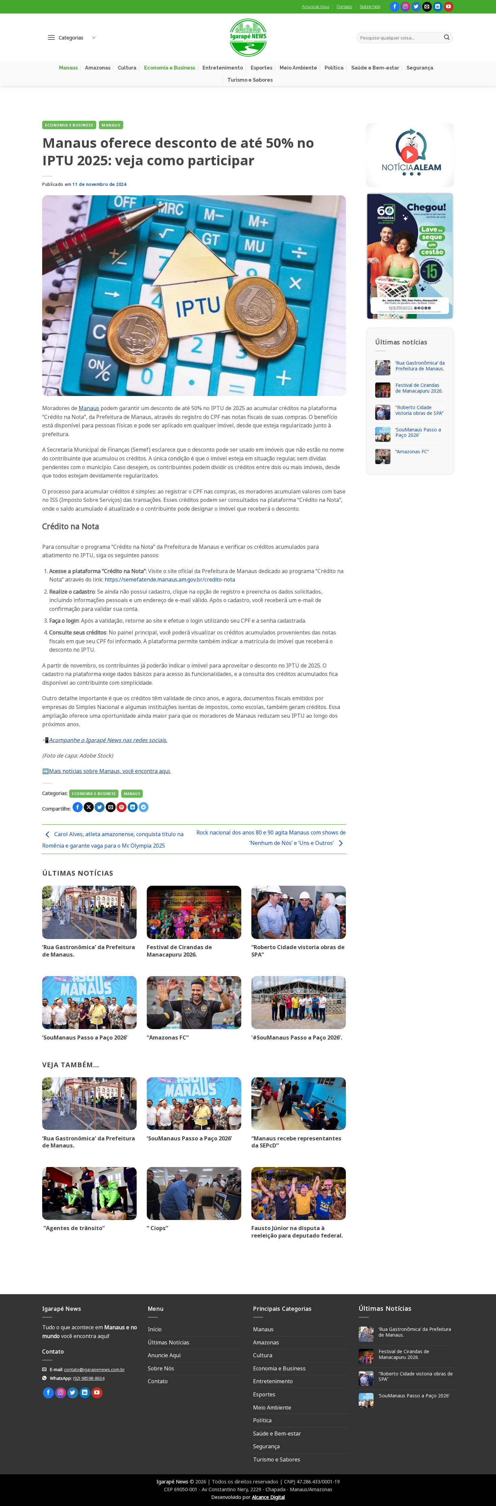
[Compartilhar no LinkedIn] (133, 807)
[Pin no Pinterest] (121, 807)
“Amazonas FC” (168, 1037)
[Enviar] (446, 38)
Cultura (127, 67)
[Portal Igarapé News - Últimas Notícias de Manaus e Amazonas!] (248, 37)
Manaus (68, 67)
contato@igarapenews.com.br (94, 1369)
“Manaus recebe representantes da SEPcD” (296, 1142)
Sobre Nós (370, 6)
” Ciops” (157, 1228)
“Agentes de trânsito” (73, 1228)
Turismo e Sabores (250, 80)
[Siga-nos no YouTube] (448, 7)
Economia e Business (169, 67)
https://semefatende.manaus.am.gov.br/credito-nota (170, 579)
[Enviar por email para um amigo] (111, 807)
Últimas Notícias (168, 1342)
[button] (71, 37)
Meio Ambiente (298, 67)
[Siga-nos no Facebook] (394, 7)
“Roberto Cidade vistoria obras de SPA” (298, 950)
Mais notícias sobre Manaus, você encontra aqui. (110, 771)
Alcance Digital (268, 1497)
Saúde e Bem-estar (375, 67)
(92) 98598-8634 (88, 1378)
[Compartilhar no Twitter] (99, 807)
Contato (344, 6)
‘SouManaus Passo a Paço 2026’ (85, 1037)
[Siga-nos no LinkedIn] (438, 7)
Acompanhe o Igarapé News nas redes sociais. (108, 740)
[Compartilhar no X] (89, 807)
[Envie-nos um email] (427, 7)
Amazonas (97, 67)
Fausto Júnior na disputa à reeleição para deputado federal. (297, 1231)
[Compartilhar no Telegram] (144, 807)
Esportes (261, 67)
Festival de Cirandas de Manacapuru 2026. (179, 950)
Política (334, 67)
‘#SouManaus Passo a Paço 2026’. (296, 1037)
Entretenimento (222, 67)
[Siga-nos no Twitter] (416, 7)
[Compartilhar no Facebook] (78, 807)
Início (155, 1329)
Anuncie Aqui (315, 6)
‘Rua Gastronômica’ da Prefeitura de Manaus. (88, 950)
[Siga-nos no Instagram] (405, 7)
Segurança (420, 67)
